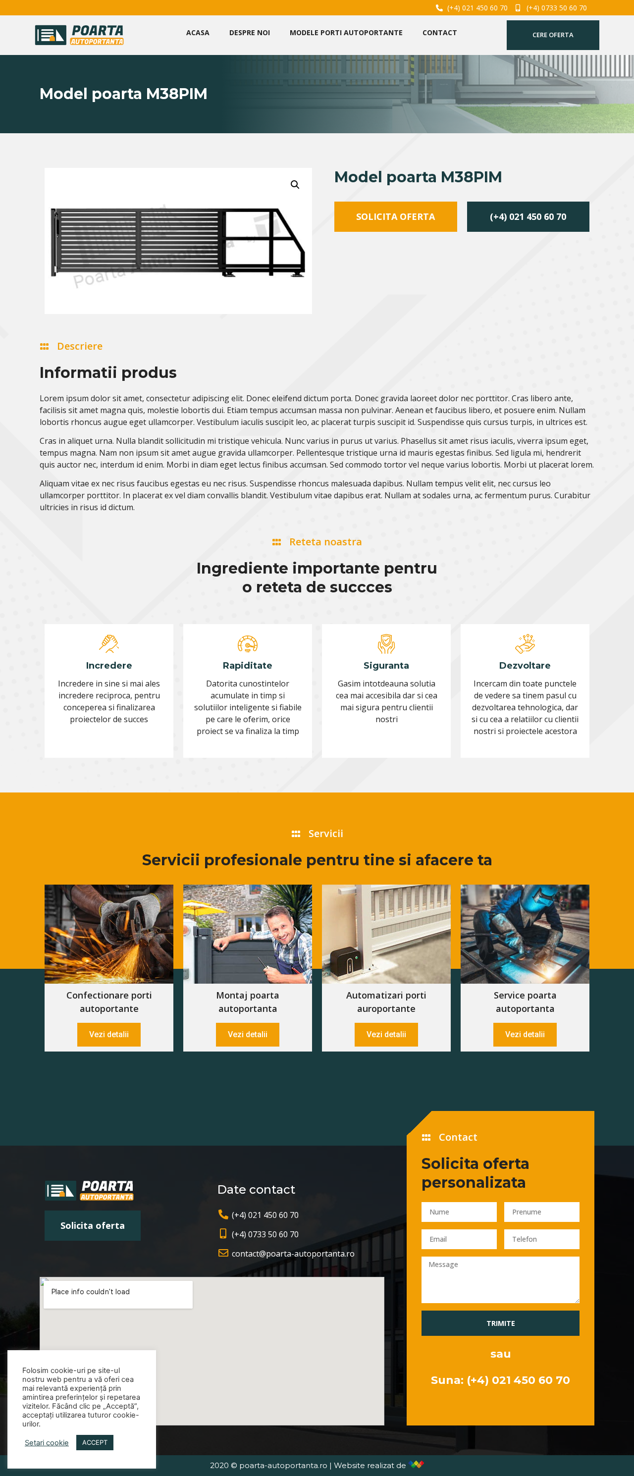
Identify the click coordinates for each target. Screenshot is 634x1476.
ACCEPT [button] (94, 1442)
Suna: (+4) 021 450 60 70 (500, 1380)
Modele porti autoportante (346, 32)
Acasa (198, 32)
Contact (440, 32)
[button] (553, 35)
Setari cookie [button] (47, 1442)
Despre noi (249, 32)
